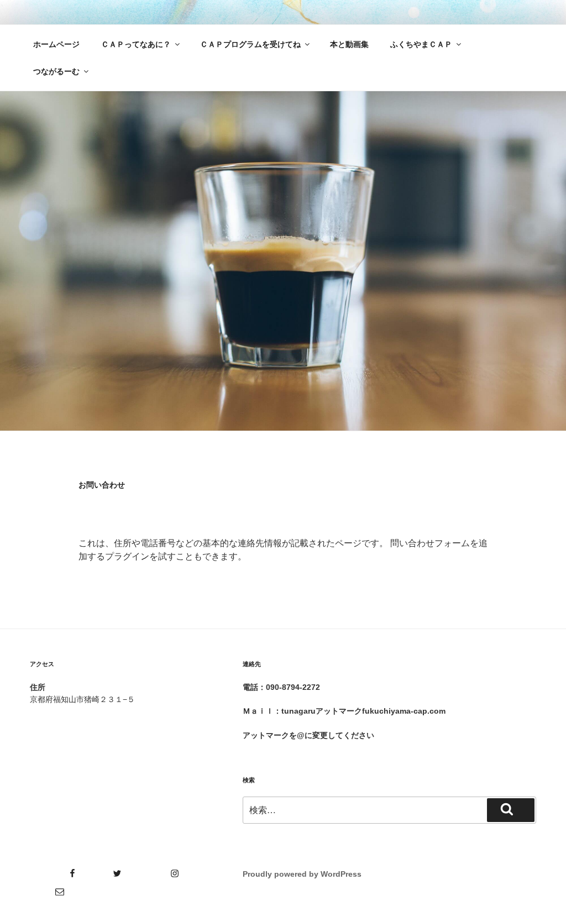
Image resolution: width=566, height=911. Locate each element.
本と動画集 (349, 44)
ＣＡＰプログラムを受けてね (250, 44)
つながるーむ (56, 71)
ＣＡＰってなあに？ (136, 44)
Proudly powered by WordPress (302, 874)
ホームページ (56, 44)
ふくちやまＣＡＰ (421, 44)
